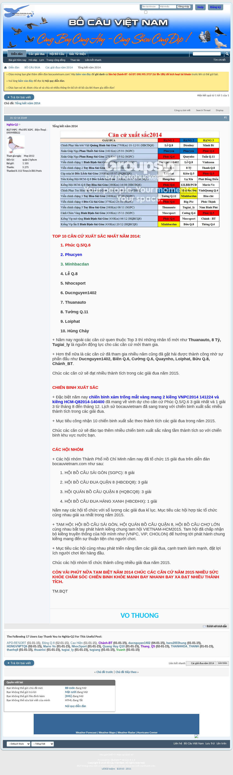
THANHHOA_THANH (185, 646)
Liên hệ (178, 743)
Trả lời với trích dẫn (217, 626)
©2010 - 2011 (124, 769)
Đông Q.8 (48, 643)
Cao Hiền (77, 643)
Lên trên (222, 663)
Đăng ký (215, 7)
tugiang (95, 649)
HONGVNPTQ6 (17, 646)
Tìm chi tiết (219, 59)
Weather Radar (126, 732)
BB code (70, 688)
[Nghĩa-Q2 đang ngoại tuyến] (16, 144)
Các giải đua (37, 54)
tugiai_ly (68, 649)
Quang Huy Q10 (114, 646)
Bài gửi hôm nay (17, 60)
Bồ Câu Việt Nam (194, 743)
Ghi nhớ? (152, 12)
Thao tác (75, 60)
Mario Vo (49, 646)
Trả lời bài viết (19, 97)
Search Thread (203, 110)
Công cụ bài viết (182, 110)
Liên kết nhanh (93, 60)
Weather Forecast (86, 732)
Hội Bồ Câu (57, 54)
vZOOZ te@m (108, 769)
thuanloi (40, 649)
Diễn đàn (17, 54)
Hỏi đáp (33, 60)
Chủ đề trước (104, 672)
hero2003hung (176, 643)
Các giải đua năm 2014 (59, 67)
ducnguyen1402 (139, 643)
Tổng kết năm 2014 (27, 103)
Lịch (41, 60)
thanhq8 (12, 649)
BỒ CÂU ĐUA (32, 67)
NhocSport (79, 646)
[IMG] (68, 696)
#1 (225, 117)
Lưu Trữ (210, 743)
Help (200, 7)
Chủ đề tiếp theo (126, 672)
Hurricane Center (147, 732)
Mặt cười (70, 692)
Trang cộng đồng (55, 60)
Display (219, 110)
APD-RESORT (16, 643)
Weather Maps (107, 732)
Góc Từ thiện (77, 54)
